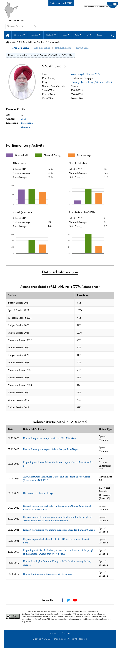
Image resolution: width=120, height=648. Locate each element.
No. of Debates (78, 163)
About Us (55, 634)
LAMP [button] (89, 35)
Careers (66, 634)
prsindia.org (60, 639)
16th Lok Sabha (42, 48)
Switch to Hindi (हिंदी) (61, 3)
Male (23, 118)
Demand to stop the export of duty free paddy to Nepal (50, 449)
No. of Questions (22, 212)
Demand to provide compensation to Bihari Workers (49, 438)
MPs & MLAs (18, 42)
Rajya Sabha (82, 48)
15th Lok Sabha (63, 48)
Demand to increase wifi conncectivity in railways (48, 574)
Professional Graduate (27, 124)
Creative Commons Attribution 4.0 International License (77, 611)
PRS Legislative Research (32, 611)
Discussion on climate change (38, 493)
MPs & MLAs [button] (18, 35)
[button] (7, 35)
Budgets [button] (64, 35)
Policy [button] (77, 35)
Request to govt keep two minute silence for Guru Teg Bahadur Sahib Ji (59, 529)
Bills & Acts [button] (49, 35)
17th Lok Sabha (36, 42)
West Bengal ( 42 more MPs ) (86, 74)
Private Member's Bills (82, 212)
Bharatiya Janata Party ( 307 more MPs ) (91, 82)
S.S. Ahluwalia (54, 66)
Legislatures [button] (34, 35)
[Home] (7, 42)
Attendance (19, 163)
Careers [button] (99, 35)
